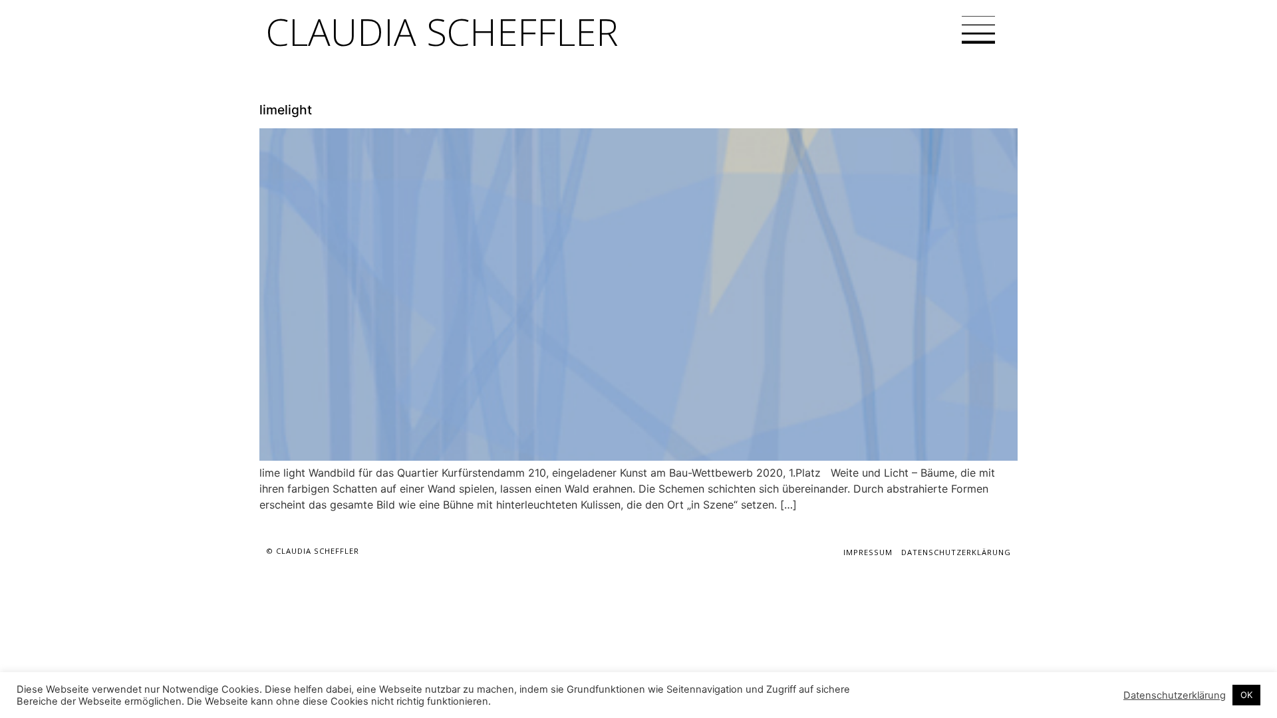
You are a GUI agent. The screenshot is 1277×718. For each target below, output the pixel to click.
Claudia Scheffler (442, 31)
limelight (285, 110)
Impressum (868, 552)
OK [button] (1246, 694)
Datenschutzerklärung (956, 552)
